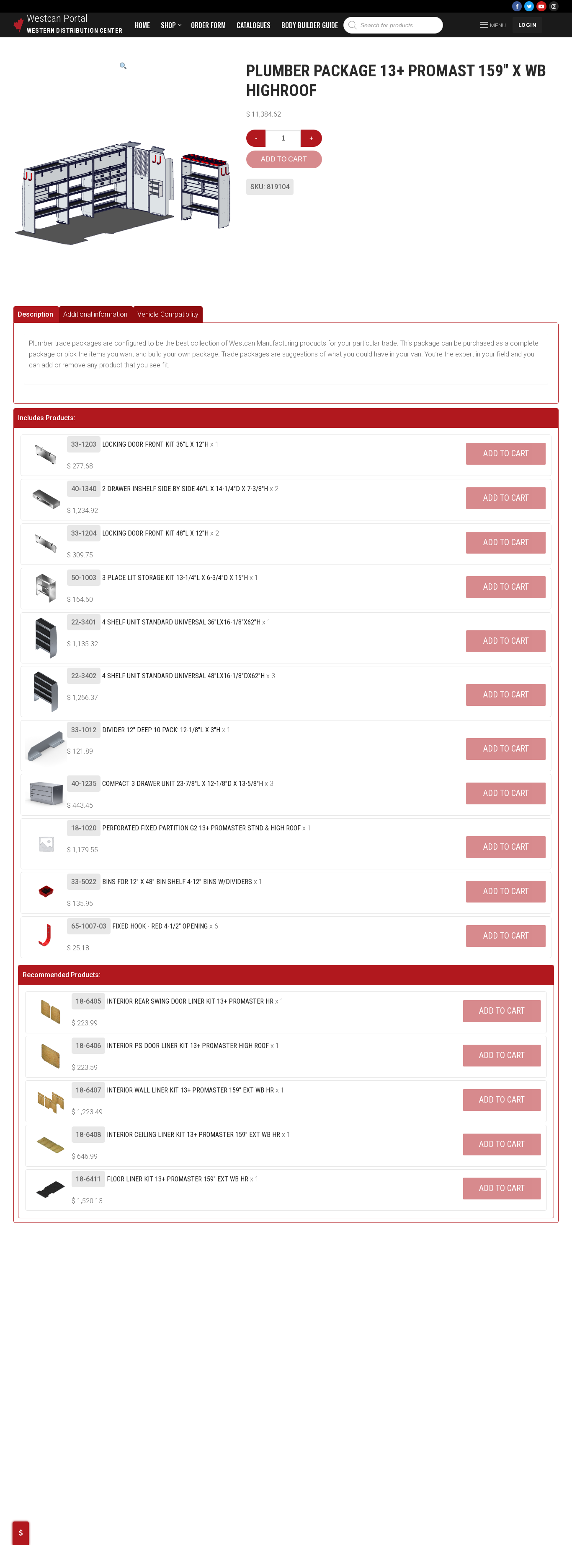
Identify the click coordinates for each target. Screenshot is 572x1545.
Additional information (95, 314)
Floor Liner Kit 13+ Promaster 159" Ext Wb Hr (177, 1179)
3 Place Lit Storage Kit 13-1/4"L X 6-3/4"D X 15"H (175, 578)
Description (35, 314)
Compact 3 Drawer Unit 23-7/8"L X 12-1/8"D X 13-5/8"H (182, 784)
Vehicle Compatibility (167, 314)
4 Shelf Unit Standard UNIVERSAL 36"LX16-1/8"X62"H (181, 622)
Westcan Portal (57, 18)
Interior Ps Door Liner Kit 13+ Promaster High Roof (188, 1046)
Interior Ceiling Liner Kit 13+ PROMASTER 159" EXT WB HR (193, 1135)
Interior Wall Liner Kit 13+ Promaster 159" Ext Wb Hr (190, 1090)
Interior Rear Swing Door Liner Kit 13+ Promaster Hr (190, 1001)
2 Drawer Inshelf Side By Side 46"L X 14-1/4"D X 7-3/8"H (185, 489)
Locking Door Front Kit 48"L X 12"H (155, 533)
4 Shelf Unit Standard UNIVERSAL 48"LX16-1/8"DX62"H (183, 676)
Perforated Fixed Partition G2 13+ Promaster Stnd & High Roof (201, 828)
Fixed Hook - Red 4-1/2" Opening (160, 926)
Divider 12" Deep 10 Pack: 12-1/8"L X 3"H (161, 730)
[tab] (36, 314)
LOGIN (527, 24)
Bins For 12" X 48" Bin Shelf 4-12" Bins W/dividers (177, 882)
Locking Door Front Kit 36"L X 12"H (155, 444)
